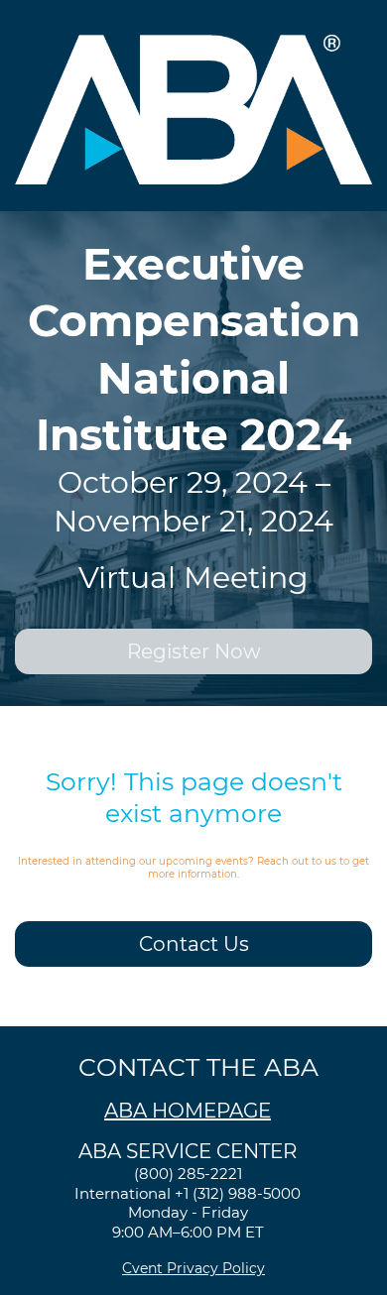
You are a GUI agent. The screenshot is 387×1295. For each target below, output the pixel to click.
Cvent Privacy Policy (193, 1268)
